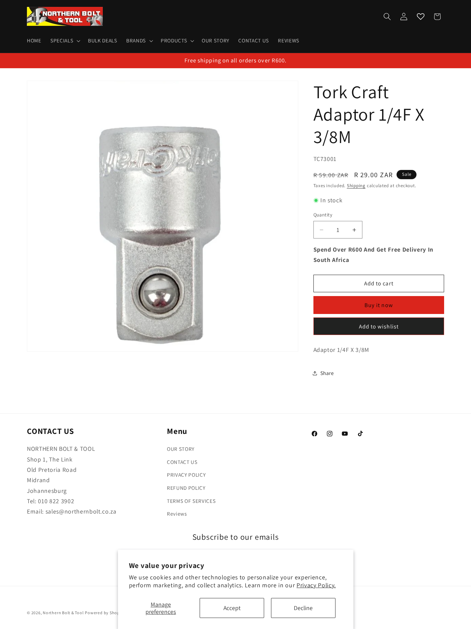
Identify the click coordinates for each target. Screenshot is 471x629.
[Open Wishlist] (420, 16)
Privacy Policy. (316, 585)
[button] (64, 41)
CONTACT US (182, 461)
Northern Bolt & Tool (63, 612)
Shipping (356, 186)
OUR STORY (180, 448)
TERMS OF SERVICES (191, 500)
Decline (303, 608)
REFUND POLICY (186, 487)
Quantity (323, 215)
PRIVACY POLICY (186, 474)
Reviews (177, 513)
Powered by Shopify (105, 612)
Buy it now (378, 305)
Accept (232, 608)
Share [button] (327, 372)
